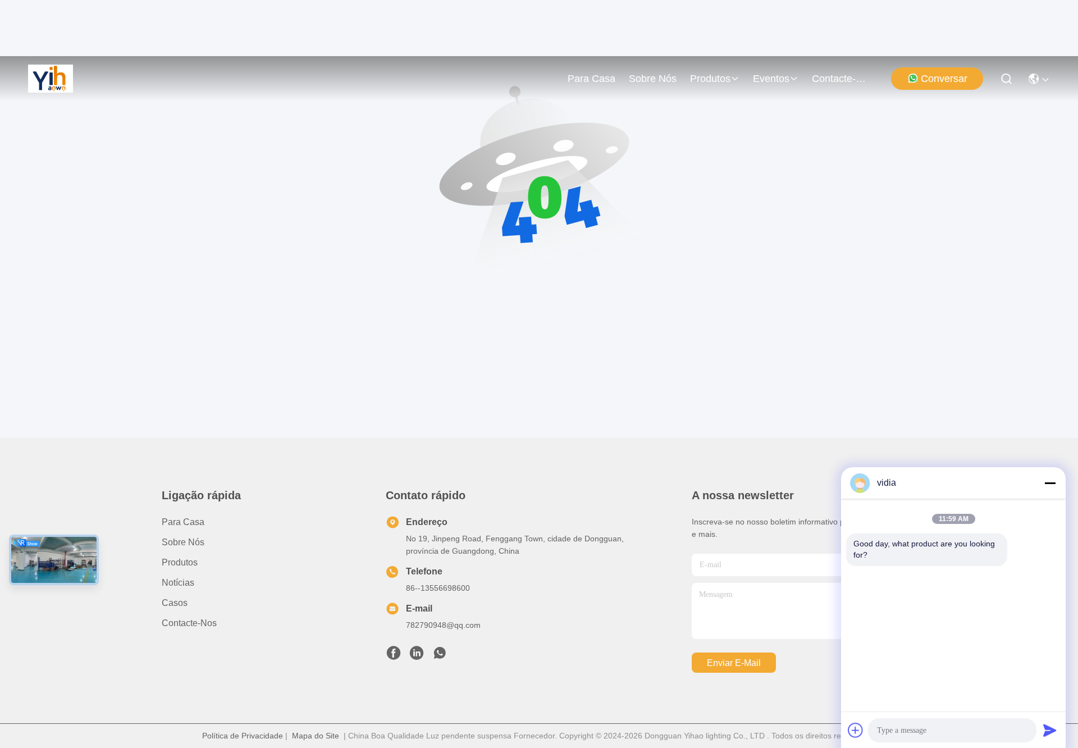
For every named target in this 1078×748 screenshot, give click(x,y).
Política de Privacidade (242, 735)
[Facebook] (393, 655)
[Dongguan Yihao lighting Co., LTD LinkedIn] (416, 655)
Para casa (591, 78)
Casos (175, 603)
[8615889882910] (439, 655)
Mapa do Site (315, 735)
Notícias (178, 582)
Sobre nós (653, 78)
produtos (710, 78)
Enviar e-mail (734, 663)
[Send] (1050, 730)
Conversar (944, 78)
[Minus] (1050, 483)
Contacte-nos (839, 78)
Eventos (771, 78)
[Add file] (856, 730)
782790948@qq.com (443, 625)
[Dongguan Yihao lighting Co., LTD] (50, 79)
